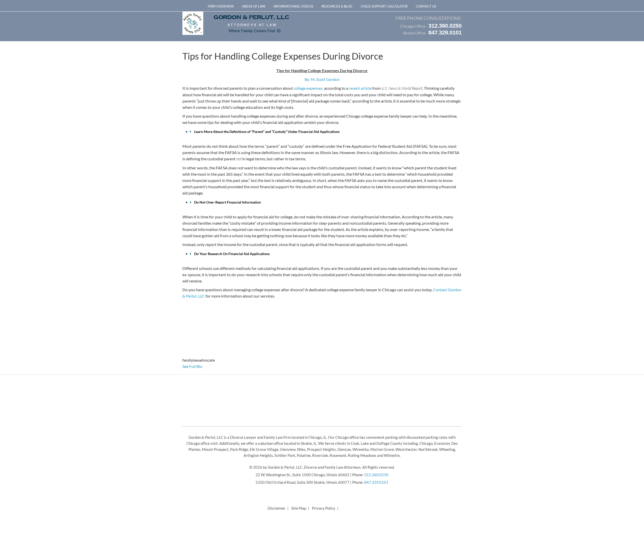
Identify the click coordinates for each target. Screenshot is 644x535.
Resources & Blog (336, 6)
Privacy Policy (323, 508)
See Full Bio (192, 366)
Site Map (298, 508)
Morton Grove (382, 449)
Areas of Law (253, 6)
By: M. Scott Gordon (322, 79)
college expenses (308, 88)
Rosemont (338, 455)
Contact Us (426, 6)
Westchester (406, 449)
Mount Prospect (215, 449)
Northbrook (428, 449)
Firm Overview (221, 6)
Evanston (442, 443)
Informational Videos (293, 6)
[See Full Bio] (205, 366)
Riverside (320, 455)
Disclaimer (277, 508)
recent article (360, 88)
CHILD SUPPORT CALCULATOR (384, 6)
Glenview (288, 449)
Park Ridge (239, 449)
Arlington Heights (258, 455)
